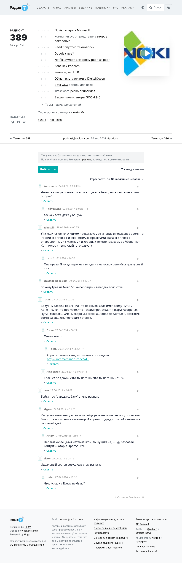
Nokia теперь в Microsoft (72, 30)
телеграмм (142, 541)
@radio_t (152, 529)
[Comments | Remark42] (91, 332)
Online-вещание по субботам (110, 528)
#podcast (113, 138)
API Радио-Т (142, 524)
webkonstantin (30, 530)
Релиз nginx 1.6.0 (67, 72)
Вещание (85, 7)
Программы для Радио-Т (108, 547)
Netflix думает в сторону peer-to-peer (82, 59)
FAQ (116, 7)
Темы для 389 (22, 138)
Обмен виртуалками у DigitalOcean (80, 78)
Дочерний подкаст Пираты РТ (111, 537)
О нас (57, 7)
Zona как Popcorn (67, 66)
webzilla (78, 112)
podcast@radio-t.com (76, 138)
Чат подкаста (101, 532)
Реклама (127, 7)
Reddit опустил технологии (74, 47)
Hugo (27, 534)
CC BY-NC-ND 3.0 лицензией (27, 544)
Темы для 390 (160, 138)
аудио (42, 120)
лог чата (56, 120)
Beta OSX (61, 85)
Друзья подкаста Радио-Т (108, 542)
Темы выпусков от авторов (151, 519)
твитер (156, 537)
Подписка (102, 7)
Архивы (70, 7)
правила (86, 159)
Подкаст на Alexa (145, 546)
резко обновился (82, 91)
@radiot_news (143, 532)
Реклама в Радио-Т (146, 551)
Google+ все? (64, 53)
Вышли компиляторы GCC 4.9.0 (77, 97)
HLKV (28, 527)
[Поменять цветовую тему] (142, 7)
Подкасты (42, 7)
